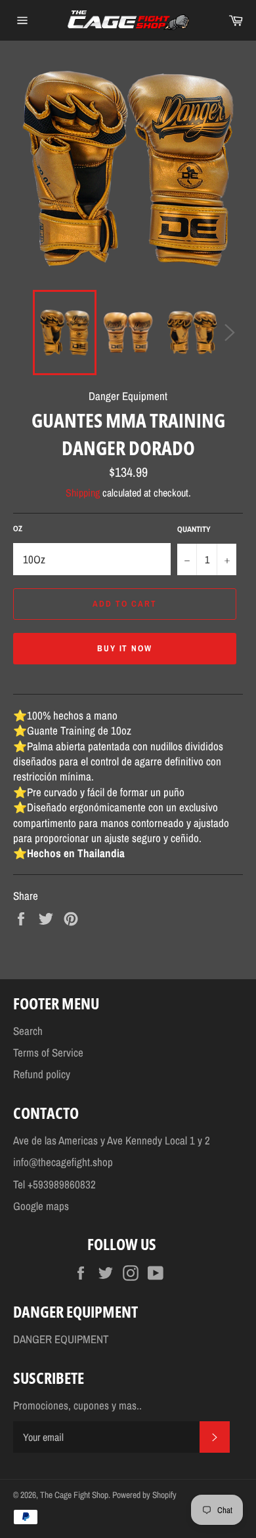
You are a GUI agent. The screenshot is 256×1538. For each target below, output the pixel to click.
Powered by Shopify (144, 1495)
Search (28, 1030)
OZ (17, 528)
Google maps (41, 1205)
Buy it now (125, 648)
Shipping (83, 492)
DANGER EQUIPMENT (61, 1338)
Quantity (194, 529)
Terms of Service (48, 1052)
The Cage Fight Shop (74, 1495)
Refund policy (41, 1074)
